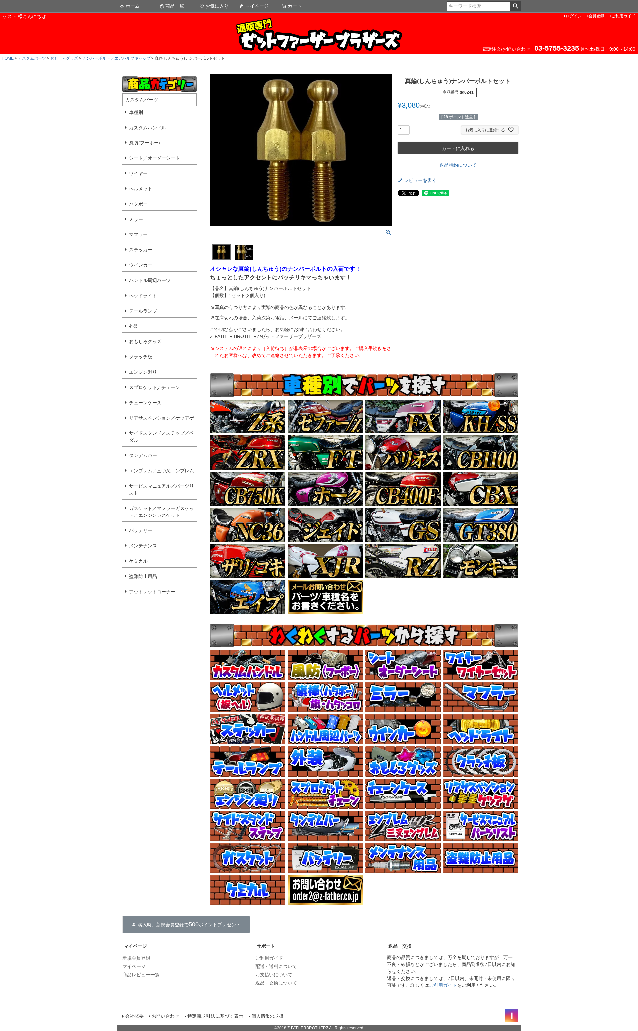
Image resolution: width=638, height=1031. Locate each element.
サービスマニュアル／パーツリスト (161, 489)
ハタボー (138, 204)
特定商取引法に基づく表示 (215, 1016)
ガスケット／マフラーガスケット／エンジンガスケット (161, 512)
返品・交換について (276, 982)
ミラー (136, 219)
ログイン (574, 16)
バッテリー (140, 530)
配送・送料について (276, 966)
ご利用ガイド (623, 16)
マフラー (138, 234)
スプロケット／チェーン (154, 387)
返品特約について (458, 165)
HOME (8, 58)
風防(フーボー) (144, 142)
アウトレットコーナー (152, 591)
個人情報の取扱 (267, 1016)
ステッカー (140, 249)
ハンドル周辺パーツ (150, 280)
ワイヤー (138, 173)
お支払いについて (273, 974)
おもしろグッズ (64, 58)
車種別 (136, 112)
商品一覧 (174, 6)
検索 (515, 6)
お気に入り (217, 6)
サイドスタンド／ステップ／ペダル (161, 436)
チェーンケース (145, 402)
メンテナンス (143, 545)
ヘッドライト (143, 295)
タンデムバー (143, 455)
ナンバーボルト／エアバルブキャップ (116, 58)
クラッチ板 (140, 356)
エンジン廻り (143, 372)
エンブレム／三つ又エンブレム (161, 470)
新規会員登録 (136, 958)
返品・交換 (400, 946)
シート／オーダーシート (154, 158)
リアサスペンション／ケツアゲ (161, 418)
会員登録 (596, 16)
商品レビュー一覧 (141, 974)
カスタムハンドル (147, 127)
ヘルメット (140, 188)
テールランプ (143, 311)
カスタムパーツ (32, 58)
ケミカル (138, 561)
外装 (133, 326)
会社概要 (134, 1016)
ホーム (133, 6)
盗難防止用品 (143, 576)
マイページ (256, 6)
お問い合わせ (165, 1016)
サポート (266, 946)
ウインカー (140, 265)
